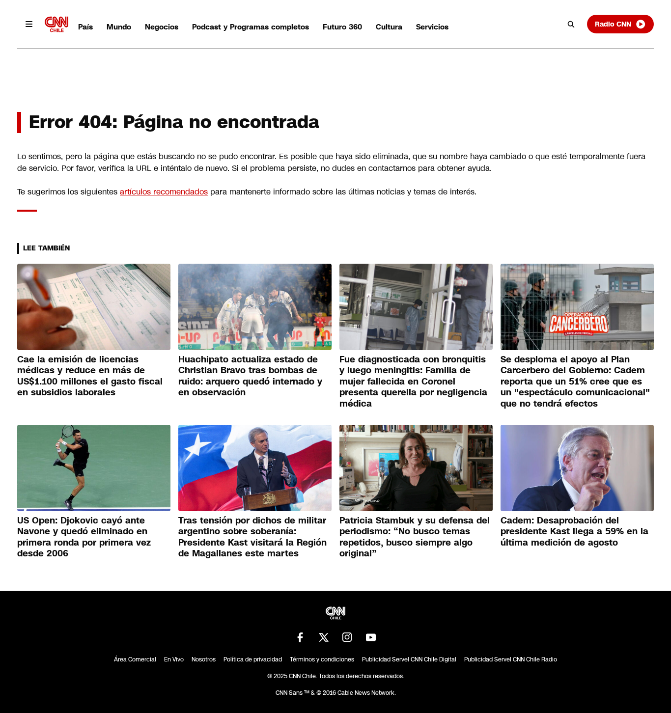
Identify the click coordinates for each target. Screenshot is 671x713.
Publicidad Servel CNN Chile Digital (409, 659)
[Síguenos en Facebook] (300, 637)
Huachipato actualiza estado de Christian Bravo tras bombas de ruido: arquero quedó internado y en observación (250, 376)
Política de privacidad (253, 659)
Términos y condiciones (322, 659)
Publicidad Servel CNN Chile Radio (510, 659)
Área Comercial (135, 659)
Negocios (161, 27)
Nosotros (204, 659)
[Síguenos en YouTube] (371, 637)
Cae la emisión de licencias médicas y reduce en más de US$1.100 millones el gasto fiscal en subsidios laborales (90, 376)
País (85, 27)
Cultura (389, 27)
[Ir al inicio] (56, 24)
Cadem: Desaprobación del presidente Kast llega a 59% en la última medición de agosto (574, 531)
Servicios (432, 27)
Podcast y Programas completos (250, 27)
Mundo (119, 27)
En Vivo (174, 659)
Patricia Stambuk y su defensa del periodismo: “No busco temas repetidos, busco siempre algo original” (414, 537)
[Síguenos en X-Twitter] (324, 637)
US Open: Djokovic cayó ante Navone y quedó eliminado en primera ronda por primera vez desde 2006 (84, 537)
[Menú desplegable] (29, 24)
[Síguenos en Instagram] (347, 637)
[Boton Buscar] (571, 24)
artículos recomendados (164, 191)
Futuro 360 (342, 27)
